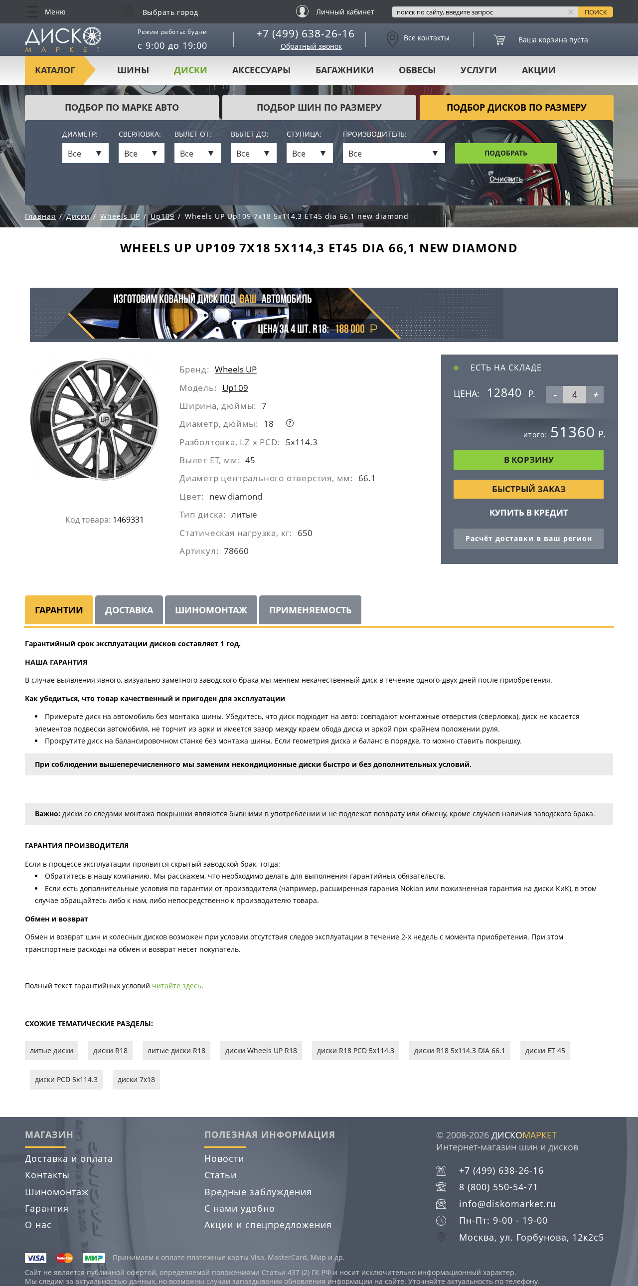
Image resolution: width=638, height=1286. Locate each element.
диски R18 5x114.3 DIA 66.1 (459, 1050)
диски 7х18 (136, 1079)
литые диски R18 (176, 1050)
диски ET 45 (545, 1050)
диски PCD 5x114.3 (66, 1079)
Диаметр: (80, 134)
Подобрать (505, 153)
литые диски (51, 1050)
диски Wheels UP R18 (261, 1050)
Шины (133, 70)
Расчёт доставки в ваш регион (529, 538)
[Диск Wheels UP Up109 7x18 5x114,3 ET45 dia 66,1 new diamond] (104, 423)
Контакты (47, 1175)
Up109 (235, 387)
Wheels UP (236, 369)
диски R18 (110, 1050)
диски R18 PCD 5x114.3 (355, 1050)
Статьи (220, 1175)
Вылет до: (250, 134)
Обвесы (417, 70)
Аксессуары (261, 70)
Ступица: (304, 134)
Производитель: (375, 134)
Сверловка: (140, 134)
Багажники (345, 70)
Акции (539, 70)
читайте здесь (176, 985)
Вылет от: (192, 134)
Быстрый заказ (529, 489)
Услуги (479, 70)
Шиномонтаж (57, 1192)
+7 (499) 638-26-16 (305, 33)
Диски (190, 70)
